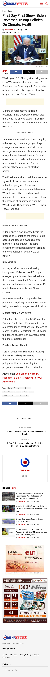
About (4, 655)
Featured (11, 11)
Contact (36, 655)
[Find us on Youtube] (9, 670)
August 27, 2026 (33, 538)
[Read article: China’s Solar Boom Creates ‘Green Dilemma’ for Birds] (8, 522)
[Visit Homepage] (15, 3)
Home (4, 11)
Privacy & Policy (25, 655)
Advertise (13, 655)
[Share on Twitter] (29, 72)
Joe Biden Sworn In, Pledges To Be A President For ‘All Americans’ (22, 377)
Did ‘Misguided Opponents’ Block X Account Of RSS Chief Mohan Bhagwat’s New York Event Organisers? (31, 532)
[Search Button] (46, 3)
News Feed (6, 657)
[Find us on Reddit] (16, 670)
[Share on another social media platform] (42, 72)
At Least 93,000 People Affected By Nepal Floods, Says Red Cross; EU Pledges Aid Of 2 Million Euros (29, 496)
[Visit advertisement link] (25, 560)
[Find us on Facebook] (2, 670)
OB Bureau (8, 29)
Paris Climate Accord (12, 392)
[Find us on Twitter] (6, 670)
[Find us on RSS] (12, 670)
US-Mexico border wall (12, 396)
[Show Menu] (41, 3)
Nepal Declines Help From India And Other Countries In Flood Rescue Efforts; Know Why (31, 508)
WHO (25, 396)
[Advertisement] (25, 102)
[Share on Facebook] (16, 72)
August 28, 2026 (33, 501)
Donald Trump (13, 388)
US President (28, 392)
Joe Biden (25, 388)
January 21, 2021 (22, 29)
